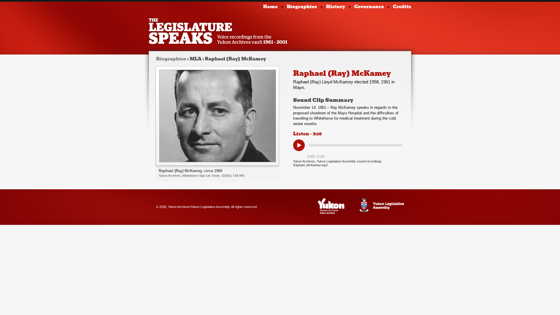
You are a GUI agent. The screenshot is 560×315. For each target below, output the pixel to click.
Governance (369, 6)
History (335, 6)
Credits (402, 6)
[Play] (299, 145)
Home (270, 6)
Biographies (302, 6)
